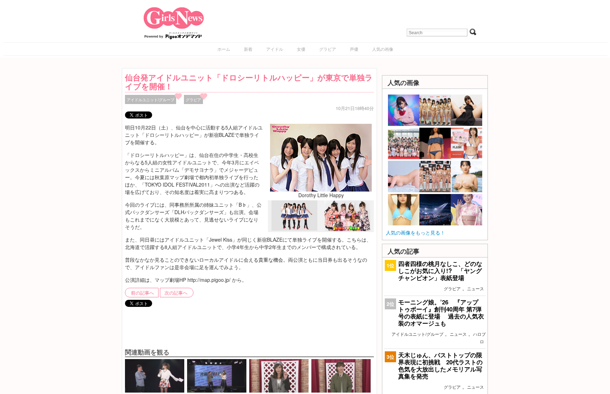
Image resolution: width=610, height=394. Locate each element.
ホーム (223, 49)
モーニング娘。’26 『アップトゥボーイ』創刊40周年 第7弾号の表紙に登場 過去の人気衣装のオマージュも (441, 312)
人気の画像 (382, 49)
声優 (354, 49)
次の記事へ (176, 293)
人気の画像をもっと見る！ (415, 232)
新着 (248, 49)
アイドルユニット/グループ (150, 99)
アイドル (274, 49)
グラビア (327, 49)
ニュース (475, 288)
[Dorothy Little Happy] (321, 156)
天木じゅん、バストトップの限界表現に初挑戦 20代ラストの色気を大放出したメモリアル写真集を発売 (440, 365)
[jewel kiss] (347, 229)
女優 (301, 49)
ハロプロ (479, 337)
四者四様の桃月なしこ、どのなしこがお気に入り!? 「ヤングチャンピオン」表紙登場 (440, 270)
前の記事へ (142, 293)
